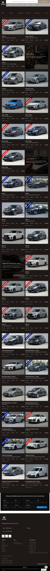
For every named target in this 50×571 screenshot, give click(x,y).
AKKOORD (43, 569)
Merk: (16, 500)
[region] (38, 565)
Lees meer (28, 60)
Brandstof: (5, 505)
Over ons (22, 4)
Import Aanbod (5, 545)
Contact (33, 4)
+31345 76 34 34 (32, 1)
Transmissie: (28, 505)
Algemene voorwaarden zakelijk (7, 560)
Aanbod (10, 4)
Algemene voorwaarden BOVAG (7, 562)
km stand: (16, 505)
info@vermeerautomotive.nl (20, 1)
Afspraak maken (44, 1)
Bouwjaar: (27, 500)
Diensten (16, 4)
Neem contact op (6, 269)
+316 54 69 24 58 (8, 531)
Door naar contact (40, 507)
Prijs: (38, 500)
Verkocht (28, 4)
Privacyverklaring (5, 558)
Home (3, 542)
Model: (5, 500)
